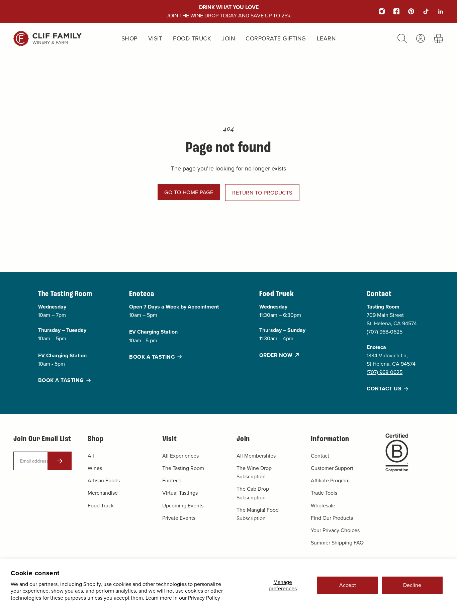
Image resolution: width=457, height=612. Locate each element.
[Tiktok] (421, 11)
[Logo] (47, 38)
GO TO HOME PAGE (188, 192)
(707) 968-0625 (384, 331)
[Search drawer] (402, 38)
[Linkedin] (436, 11)
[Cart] (439, 38)
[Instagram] (377, 11)
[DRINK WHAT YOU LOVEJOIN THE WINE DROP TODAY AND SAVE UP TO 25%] (229, 11)
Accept (347, 585)
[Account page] (420, 38)
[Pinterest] (406, 11)
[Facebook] (392, 11)
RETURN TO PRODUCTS (262, 192)
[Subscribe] (60, 461)
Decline (412, 585)
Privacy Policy (204, 597)
